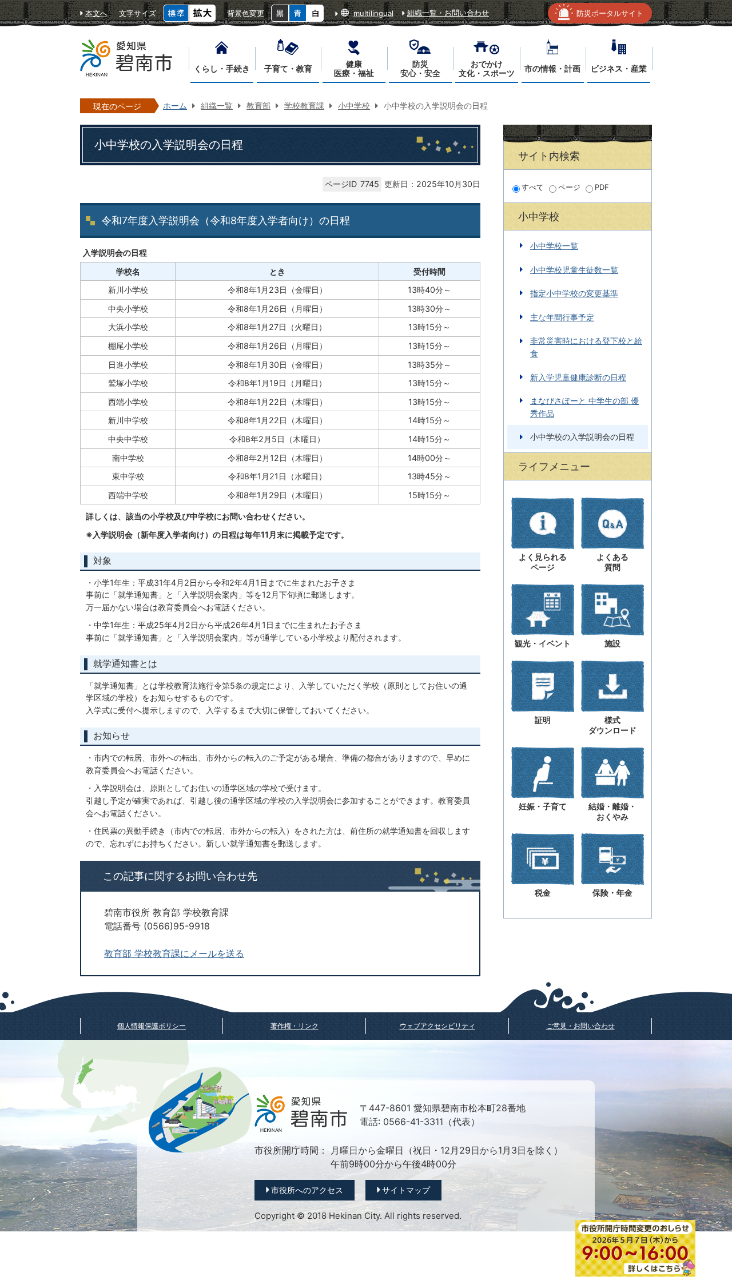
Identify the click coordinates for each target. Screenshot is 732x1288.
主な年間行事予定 (562, 317)
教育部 (258, 105)
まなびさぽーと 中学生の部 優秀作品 (584, 407)
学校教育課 (304, 105)
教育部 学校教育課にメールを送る (174, 953)
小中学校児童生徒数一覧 (574, 270)
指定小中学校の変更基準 (574, 293)
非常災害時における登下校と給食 (586, 347)
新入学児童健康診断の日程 (578, 377)
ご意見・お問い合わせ (580, 1025)
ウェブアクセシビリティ (437, 1025)
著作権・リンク (294, 1025)
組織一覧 (217, 105)
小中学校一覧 (554, 246)
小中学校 (354, 105)
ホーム (175, 105)
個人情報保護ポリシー (151, 1025)
